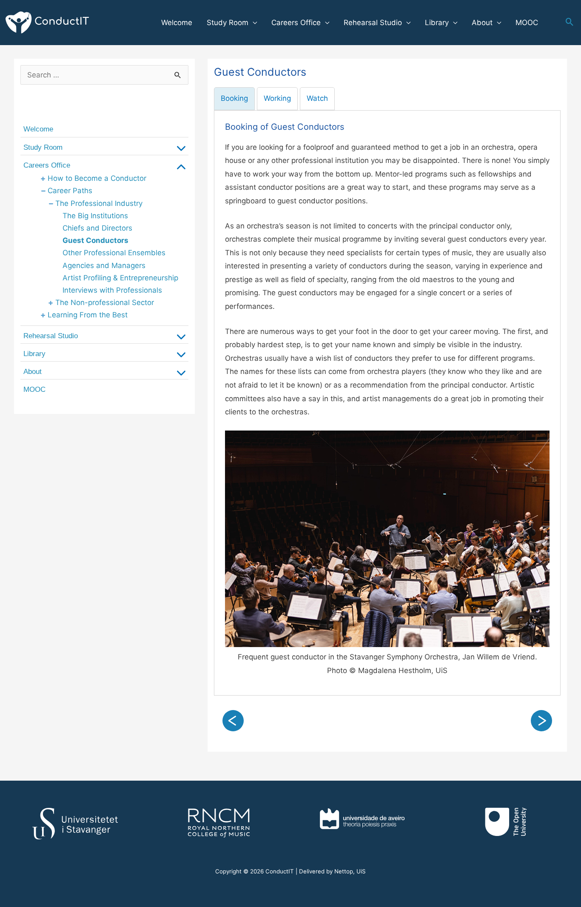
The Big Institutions (95, 215)
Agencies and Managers (104, 265)
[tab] (234, 98)
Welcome (176, 22)
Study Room (227, 22)
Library (437, 22)
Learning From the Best (88, 315)
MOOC (526, 22)
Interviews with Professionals (112, 290)
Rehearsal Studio (373, 22)
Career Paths (70, 190)
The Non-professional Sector (104, 302)
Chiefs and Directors (97, 228)
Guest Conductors (95, 240)
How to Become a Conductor (97, 178)
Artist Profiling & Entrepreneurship (120, 278)
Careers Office (296, 22)
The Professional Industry (98, 203)
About (482, 22)
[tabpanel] (387, 403)
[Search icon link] (569, 22)
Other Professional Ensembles (114, 252)
